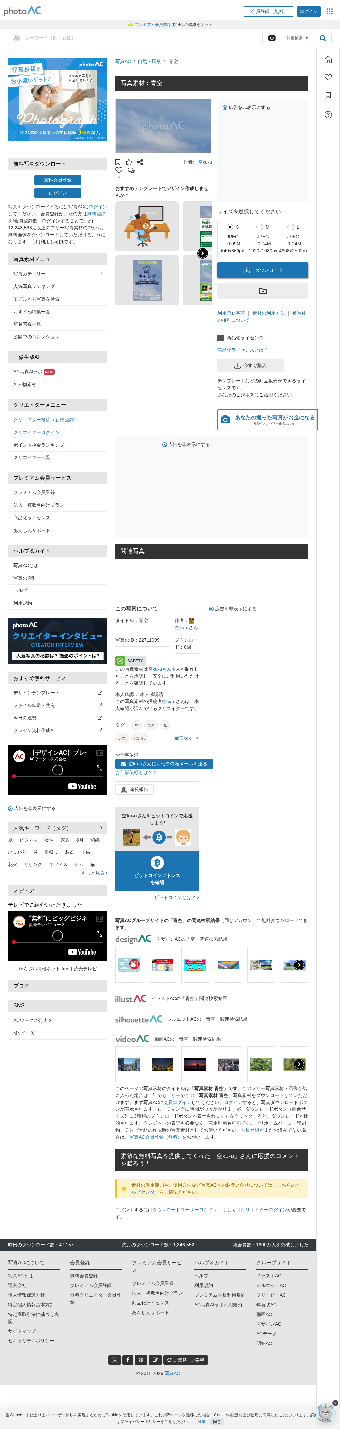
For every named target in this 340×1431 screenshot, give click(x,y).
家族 (65, 840)
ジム (79, 864)
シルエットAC (271, 1285)
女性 (49, 840)
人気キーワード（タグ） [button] (42, 828)
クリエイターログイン (36, 432)
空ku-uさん (159, 669)
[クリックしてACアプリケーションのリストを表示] (330, 11)
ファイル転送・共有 (34, 705)
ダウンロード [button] (269, 270)
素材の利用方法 (268, 313)
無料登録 (96, 213)
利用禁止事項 (231, 313)
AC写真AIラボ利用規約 (218, 1304)
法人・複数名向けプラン (38, 505)
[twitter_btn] (114, 1360)
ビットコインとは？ (175, 897)
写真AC (123, 61)
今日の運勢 (24, 717)
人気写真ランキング (34, 286)
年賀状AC (266, 1304)
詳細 (202, 1421)
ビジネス (28, 840)
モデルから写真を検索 (36, 299)
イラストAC (268, 1275)
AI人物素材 (24, 384)
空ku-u (205, 162)
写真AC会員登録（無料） (155, 1137)
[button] (268, 11)
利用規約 (22, 603)
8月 (80, 840)
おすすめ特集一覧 (31, 311)
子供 (85, 852)
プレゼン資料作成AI (34, 730)
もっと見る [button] (93, 873)
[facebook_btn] (127, 1360)
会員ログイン (177, 1102)
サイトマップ (22, 1331)
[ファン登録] (328, 77)
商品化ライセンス (31, 517)
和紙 (95, 840)
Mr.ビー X (23, 1033)
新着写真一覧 (27, 324)
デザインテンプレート (36, 692)
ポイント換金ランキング (38, 445)
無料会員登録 (58, 180)
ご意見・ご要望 (188, 1360)
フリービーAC (271, 1295)
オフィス (58, 864)
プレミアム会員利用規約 (219, 1295)
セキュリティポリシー (31, 1340)
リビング (33, 864)
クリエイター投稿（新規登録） (45, 419)
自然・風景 (149, 61)
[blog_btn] (155, 1360)
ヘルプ (20, 590)
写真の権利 (24, 578)
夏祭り (51, 852)
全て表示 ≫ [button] (186, 737)
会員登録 (250, 1130)
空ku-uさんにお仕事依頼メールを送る (167, 763)
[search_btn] (322, 38)
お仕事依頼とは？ (134, 772)
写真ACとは (25, 565)
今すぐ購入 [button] (255, 365)
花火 (12, 864)
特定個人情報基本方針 (31, 1304)
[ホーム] (328, 59)
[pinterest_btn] (141, 1360)
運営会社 (17, 1285)
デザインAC (268, 1324)
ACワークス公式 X (32, 1020)
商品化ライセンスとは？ (242, 350)
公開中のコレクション (36, 336)
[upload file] (271, 38)
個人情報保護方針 (26, 1295)
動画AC (264, 1314)
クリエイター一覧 (31, 457)
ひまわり (17, 852)
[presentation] (299, 965)
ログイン (57, 192)
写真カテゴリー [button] (29, 273)
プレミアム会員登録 (34, 492)
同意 (217, 1421)
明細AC (264, 1343)
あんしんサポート (31, 530)
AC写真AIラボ (33, 371)
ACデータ (266, 1333)
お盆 (69, 852)
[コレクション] (328, 95)
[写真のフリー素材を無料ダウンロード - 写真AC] (22, 11)
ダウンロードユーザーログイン (185, 1209)
